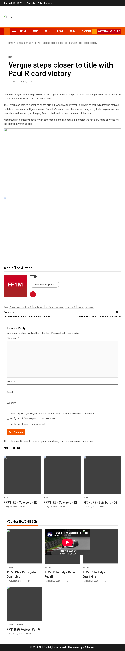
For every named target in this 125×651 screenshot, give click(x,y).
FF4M (72, 31)
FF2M (47, 31)
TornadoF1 (70, 307)
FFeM (35, 31)
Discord (48, 3)
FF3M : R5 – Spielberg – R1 (60, 502)
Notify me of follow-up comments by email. (33, 418)
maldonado (38, 307)
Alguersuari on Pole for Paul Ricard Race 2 (28, 314)
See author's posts (45, 284)
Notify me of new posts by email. (27, 424)
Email (10, 392)
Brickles (29, 634)
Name (11, 381)
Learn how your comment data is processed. (70, 441)
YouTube (31, 3)
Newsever (73, 647)
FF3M (60, 31)
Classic (10, 567)
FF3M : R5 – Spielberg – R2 (21, 502)
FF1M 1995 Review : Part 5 (23, 629)
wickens (89, 307)
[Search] (89, 31)
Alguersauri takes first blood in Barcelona (98, 314)
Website (11, 403)
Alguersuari (15, 307)
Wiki (40, 3)
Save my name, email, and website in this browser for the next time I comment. (52, 413)
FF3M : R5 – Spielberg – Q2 (100, 502)
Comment (13, 338)
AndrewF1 (26, 307)
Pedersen (59, 307)
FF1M (23, 31)
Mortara (49, 307)
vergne (80, 307)
